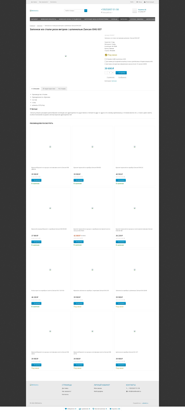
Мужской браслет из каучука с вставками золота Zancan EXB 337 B (92, 353)
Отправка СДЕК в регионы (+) (116, 59)
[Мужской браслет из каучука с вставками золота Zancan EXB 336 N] (50, 331)
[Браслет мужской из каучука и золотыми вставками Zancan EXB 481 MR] (135, 208)
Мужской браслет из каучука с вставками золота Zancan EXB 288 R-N (50, 168)
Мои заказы (98, 388)
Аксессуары (151, 19)
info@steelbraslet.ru (135, 391)
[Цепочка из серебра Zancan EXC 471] (135, 331)
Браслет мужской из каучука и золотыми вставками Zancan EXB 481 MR (134, 230)
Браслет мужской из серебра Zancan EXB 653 (87, 167)
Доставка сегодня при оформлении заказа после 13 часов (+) (126, 64)
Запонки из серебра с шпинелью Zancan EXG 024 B (131, 290)
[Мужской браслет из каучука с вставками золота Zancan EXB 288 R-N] (50, 146)
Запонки (123, 19)
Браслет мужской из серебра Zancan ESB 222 (129, 167)
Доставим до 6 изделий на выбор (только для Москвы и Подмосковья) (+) (129, 61)
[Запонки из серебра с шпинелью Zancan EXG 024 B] (135, 269)
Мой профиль (98, 391)
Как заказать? (43, 2)
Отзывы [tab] (63, 89)
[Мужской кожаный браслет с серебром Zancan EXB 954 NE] (50, 208)
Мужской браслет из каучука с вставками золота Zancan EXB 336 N (50, 353)
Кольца (114, 19)
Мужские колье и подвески (70, 19)
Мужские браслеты (48, 19)
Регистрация (150, 2)
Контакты (53, 2)
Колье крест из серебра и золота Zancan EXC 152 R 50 (47, 290)
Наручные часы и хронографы (96, 19)
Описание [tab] (36, 89)
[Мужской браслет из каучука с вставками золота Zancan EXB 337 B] (92, 331)
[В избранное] (68, 180)
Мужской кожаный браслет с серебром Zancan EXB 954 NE (49, 229)
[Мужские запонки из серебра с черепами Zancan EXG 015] (92, 269)
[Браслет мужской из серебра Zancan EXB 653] (92, 146)
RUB (131, 2)
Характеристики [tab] (50, 89)
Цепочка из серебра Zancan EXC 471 (127, 352)
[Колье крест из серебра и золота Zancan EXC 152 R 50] (50, 269)
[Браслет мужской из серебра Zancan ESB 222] (135, 146)
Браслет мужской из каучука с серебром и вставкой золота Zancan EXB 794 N (92, 230)
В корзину (122, 73)
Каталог (34, 19)
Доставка (34, 2)
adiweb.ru (145, 403)
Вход (140, 2)
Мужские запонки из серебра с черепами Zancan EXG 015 (91, 290)
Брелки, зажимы (136, 19)
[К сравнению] (65, 180)
